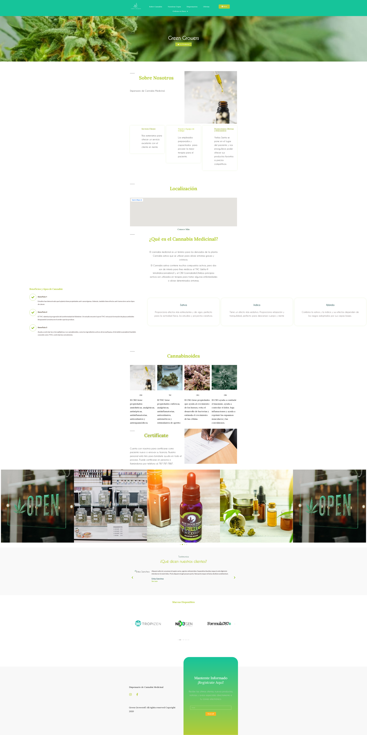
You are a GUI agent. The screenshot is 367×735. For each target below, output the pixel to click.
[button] (180, 544)
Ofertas (206, 7)
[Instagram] (130, 694)
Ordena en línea (179, 11)
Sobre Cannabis (155, 7)
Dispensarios (192, 7)
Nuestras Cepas (174, 7)
